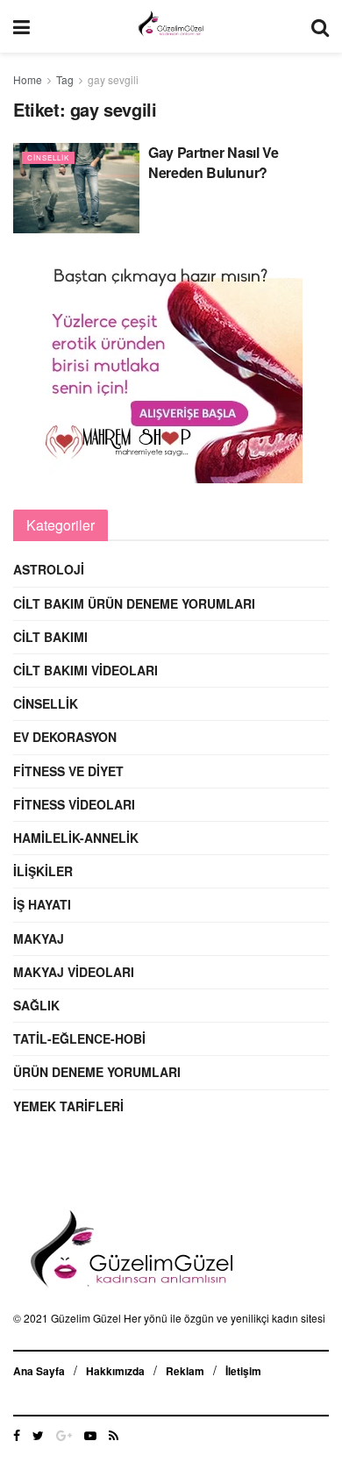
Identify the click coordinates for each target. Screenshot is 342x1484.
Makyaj (38, 938)
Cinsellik (48, 157)
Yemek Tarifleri (68, 1106)
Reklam (185, 1371)
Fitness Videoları (74, 804)
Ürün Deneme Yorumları (97, 1072)
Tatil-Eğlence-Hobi (79, 1038)
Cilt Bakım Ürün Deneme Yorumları (134, 603)
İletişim (243, 1371)
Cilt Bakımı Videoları (85, 670)
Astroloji (48, 569)
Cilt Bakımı (50, 637)
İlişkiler (43, 871)
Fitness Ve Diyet (68, 771)
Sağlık (36, 1005)
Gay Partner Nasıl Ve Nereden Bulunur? (213, 162)
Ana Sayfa (39, 1371)
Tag (65, 79)
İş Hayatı (42, 904)
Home (27, 79)
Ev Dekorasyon (65, 737)
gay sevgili (113, 79)
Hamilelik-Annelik (76, 837)
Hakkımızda (115, 1371)
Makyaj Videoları (73, 972)
